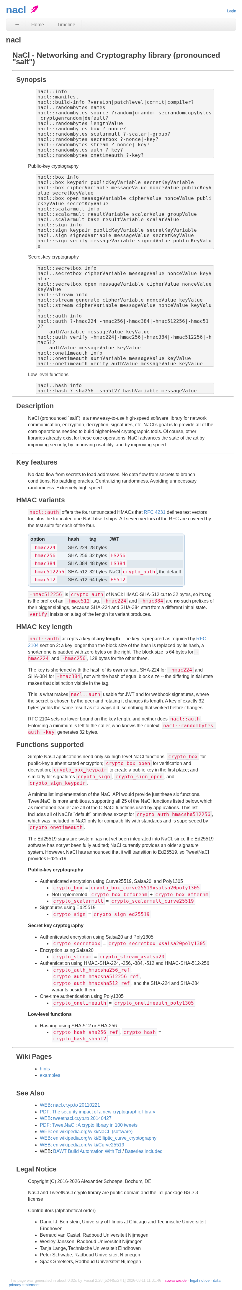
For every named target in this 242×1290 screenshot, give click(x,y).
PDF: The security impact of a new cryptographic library (97, 1111)
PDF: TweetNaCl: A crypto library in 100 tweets (89, 1125)
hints (45, 1068)
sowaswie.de (176, 1280)
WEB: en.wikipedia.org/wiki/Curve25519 (82, 1144)
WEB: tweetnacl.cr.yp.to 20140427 (76, 1118)
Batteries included (144, 1151)
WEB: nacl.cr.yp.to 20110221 (70, 1105)
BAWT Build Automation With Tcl (87, 1151)
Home (37, 24)
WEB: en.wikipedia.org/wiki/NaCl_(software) (86, 1131)
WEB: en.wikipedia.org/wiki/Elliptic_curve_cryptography (98, 1138)
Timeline (66, 24)
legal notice (200, 1280)
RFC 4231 (155, 512)
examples (50, 1075)
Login (231, 11)
